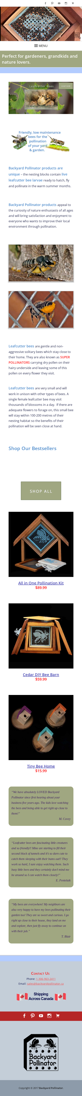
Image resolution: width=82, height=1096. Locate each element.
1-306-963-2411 (46, 979)
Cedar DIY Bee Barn (41, 674)
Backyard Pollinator (51, 1088)
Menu (43, 46)
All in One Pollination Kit (41, 583)
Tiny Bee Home (41, 766)
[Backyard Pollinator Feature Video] (41, 24)
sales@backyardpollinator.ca (45, 983)
